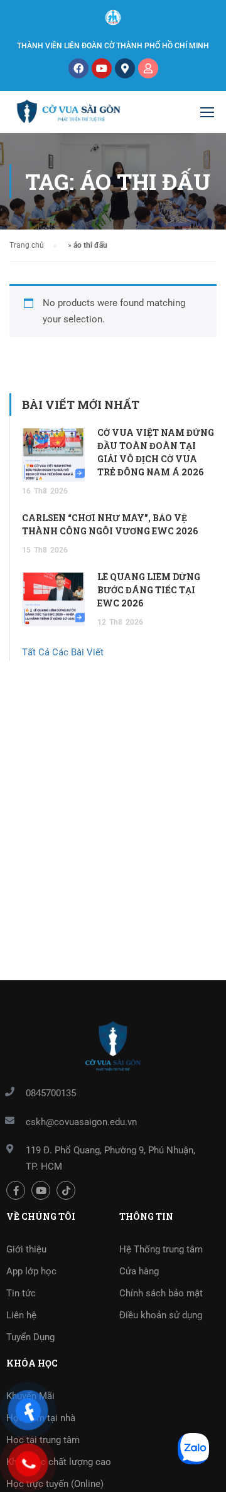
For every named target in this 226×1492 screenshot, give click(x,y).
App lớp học (31, 1271)
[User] (148, 68)
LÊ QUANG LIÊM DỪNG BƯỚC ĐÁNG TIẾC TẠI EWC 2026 (148, 590)
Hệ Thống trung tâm (161, 1249)
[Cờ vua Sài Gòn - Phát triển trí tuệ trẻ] (68, 115)
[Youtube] (102, 68)
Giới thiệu (26, 1249)
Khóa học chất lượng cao (58, 1462)
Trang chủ (26, 245)
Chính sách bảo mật (161, 1293)
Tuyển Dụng (30, 1337)
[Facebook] (78, 68)
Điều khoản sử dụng (160, 1315)
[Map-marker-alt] (125, 68)
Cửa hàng (139, 1271)
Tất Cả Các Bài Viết (63, 652)
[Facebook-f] (15, 1190)
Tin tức (21, 1293)
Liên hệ (21, 1315)
